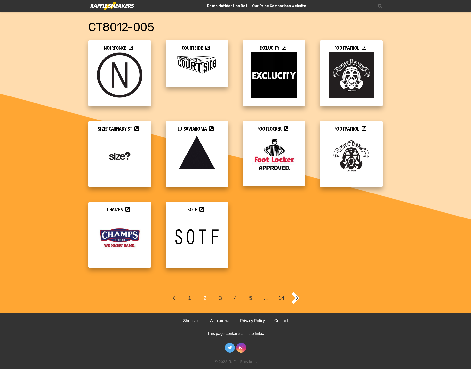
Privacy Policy (252, 321)
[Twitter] (230, 348)
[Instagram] (241, 348)
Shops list (191, 321)
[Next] (297, 298)
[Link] (111, 6)
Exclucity (269, 47)
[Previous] (174, 298)
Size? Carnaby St (115, 128)
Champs (115, 209)
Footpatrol (346, 47)
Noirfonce (115, 47)
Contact (281, 321)
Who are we (220, 321)
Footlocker (269, 128)
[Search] (380, 6)
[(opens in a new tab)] (119, 56)
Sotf (192, 209)
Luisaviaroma (192, 128)
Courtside (192, 47)
